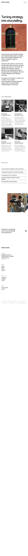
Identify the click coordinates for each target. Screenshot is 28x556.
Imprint (3, 289)
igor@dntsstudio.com (6, 255)
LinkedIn (3, 279)
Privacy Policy (4, 287)
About (2, 269)
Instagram (3, 277)
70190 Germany (5, 257)
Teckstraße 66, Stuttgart (7, 256)
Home (2, 266)
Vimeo (2, 280)
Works (2, 267)
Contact (3, 270)
